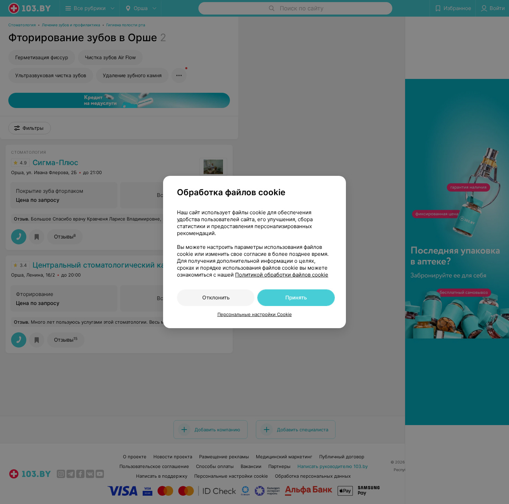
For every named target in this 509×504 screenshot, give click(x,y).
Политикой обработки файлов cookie (281, 274)
